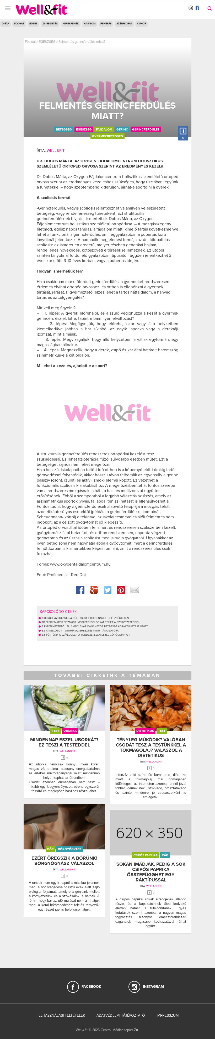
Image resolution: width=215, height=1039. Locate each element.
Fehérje (105, 23)
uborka (70, 731)
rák (165, 855)
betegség (64, 129)
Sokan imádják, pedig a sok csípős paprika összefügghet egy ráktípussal (150, 872)
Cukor (141, 23)
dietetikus (145, 731)
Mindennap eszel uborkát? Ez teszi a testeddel (64, 742)
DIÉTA (5, 23)
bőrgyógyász (69, 849)
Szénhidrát (124, 23)
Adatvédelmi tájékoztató (120, 1015)
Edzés (33, 23)
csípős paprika (145, 855)
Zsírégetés (50, 23)
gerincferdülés (145, 129)
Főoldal (30, 42)
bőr (50, 849)
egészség (84, 129)
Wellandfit (68, 751)
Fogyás (19, 23)
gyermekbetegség (107, 136)
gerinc (122, 129)
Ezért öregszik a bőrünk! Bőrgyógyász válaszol (64, 860)
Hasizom (89, 23)
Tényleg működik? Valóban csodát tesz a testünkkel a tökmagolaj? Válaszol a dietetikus (151, 747)
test (55, 731)
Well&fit (56, 150)
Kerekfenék (71, 23)
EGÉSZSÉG (47, 42)
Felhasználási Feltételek (60, 1015)
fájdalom (104, 129)
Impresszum (168, 1015)
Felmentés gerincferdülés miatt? (81, 42)
